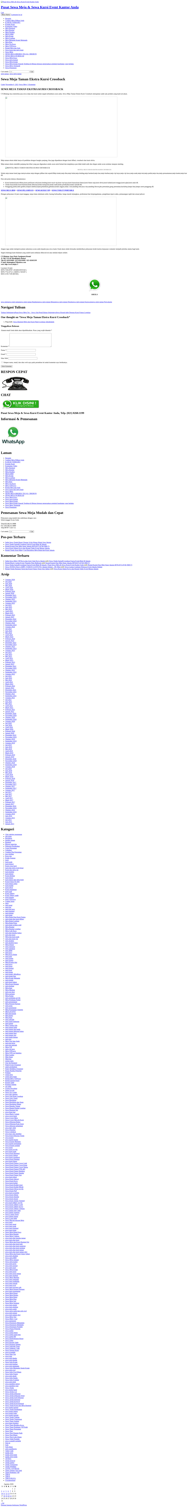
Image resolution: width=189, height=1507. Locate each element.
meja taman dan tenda (12, 1029)
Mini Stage (9, 1057)
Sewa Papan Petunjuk (12, 1329)
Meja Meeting (10, 990)
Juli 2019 (8, 745)
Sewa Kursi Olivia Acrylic (14, 1189)
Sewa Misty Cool (11, 1319)
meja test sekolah (11, 1045)
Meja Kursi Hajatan (12, 984)
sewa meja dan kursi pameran (15, 1246)
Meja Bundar (9, 30)
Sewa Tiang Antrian (12, 1421)
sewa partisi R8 (10, 1337)
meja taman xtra (10, 1035)
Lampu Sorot (9, 901)
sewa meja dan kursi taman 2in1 (16, 1252)
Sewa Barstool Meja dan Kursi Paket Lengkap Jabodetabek (33, 322)
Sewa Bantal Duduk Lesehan (15, 1108)
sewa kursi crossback (12, 1157)
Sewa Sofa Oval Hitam (13, 1372)
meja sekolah (9, 1019)
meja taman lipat (11, 1033)
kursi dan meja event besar (14, 868)
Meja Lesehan (10, 38)
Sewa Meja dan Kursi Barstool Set (17, 1242)
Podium (8, 1073)
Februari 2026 (10, 591)
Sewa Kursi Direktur (12, 1159)
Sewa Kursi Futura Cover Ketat (16, 1165)
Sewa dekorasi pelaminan (14, 1126)
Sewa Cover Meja (11, 1118)
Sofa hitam (9, 1447)
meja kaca (8, 952)
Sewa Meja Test (10, 1317)
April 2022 (9, 682)
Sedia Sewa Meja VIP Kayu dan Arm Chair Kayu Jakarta (25, 561)
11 (4, 1494)
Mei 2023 (8, 656)
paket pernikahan (11, 1067)
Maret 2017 (9, 800)
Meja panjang (10, 994)
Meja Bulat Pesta (11, 923)
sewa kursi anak (10, 1151)
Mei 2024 (8, 633)
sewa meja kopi (10, 1268)
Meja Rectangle (10, 1014)
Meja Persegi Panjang (12, 1004)
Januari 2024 (9, 641)
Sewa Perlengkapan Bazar (14, 1338)
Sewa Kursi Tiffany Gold (14, 1205)
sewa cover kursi (11, 1116)
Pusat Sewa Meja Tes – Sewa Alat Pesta (22, 312)
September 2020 (11, 719)
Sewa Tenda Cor (11, 1392)
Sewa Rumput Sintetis (13, 1344)
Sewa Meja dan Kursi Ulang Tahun (17, 1254)
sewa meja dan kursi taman (14, 1250)
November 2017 (11, 784)
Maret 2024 (9, 637)
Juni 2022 (8, 678)
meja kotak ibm (10, 976)
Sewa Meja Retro (11, 1297)
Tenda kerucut (10, 1461)
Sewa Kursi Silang (11, 1195)
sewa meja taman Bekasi (46, 302)
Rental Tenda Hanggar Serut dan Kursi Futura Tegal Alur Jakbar (27, 569)
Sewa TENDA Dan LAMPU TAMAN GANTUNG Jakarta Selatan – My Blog (33, 567)
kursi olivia (9, 888)
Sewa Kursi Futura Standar (14, 1173)
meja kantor (9, 960)
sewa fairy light (10, 1128)
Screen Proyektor (11, 1088)
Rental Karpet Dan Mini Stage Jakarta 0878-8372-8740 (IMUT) (27, 546)
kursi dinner (9, 874)
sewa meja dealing (11, 1256)
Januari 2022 (9, 688)
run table (8, 1086)
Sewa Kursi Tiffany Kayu (14, 1207)
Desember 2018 (10, 759)
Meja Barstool (10, 28)
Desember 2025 (10, 595)
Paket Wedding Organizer (14, 1069)
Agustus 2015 (10, 818)
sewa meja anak (10, 1226)
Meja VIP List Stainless (13, 1053)
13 (9, 1494)
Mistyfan (8, 1059)
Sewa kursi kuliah (11, 1183)
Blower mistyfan (11, 844)
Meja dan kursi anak (12, 937)
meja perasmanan (11, 1002)
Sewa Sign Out (10, 1354)
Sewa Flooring (10, 1130)
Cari (2, 12)
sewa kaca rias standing (13, 1134)
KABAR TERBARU (12, 22)
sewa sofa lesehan (11, 1364)
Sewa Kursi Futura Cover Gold (16, 1163)
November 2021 (11, 692)
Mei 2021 (8, 704)
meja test (8, 1039)
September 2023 (11, 648)
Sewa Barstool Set (11, 1110)
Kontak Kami (10, 24)
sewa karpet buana (11, 1140)
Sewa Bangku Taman (12, 1106)
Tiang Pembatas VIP (12, 1472)
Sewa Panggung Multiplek (14, 1325)
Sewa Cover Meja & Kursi (14, 1120)
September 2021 (11, 696)
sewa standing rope (11, 1386)
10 (2, 1494)
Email (3, 354)
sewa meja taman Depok (63, 302)
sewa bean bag (10, 1112)
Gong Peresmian (11, 848)
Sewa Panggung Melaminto (14, 1323)
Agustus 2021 (10, 698)
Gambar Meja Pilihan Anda (14, 20)
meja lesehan (9, 986)
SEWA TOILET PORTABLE (63, 190)
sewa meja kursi (10, 1272)
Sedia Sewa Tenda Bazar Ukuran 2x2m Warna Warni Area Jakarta (28, 542)
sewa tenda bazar (11, 1390)
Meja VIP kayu (10, 1051)
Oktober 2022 (10, 670)
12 (6, 1494)
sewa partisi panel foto (13, 1335)
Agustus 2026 (10, 580)
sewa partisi (9, 1331)
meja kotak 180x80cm (13, 974)
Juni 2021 (8, 702)
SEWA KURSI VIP (42, 190)
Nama (3, 350)
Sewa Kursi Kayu (11, 1181)
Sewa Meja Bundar (12, 1234)
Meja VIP (8, 1047)
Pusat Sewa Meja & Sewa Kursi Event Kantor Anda (40, 7)
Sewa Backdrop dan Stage (14, 1102)
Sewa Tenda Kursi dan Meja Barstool (18, 1405)
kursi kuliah (9, 886)
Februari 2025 (10, 615)
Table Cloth (9, 1451)
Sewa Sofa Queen (11, 1374)
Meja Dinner (9, 945)
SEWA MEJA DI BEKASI (14, 56)
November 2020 (11, 715)
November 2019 (11, 737)
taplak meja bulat (11, 1455)
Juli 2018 (8, 769)
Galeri (3, 84)
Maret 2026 (9, 589)
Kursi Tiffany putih (11, 895)
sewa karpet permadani (13, 1144)
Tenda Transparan (11, 1465)
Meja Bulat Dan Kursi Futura (15, 917)
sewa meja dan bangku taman (15, 1238)
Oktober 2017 (10, 786)
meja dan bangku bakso (13, 933)
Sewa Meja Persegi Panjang (14, 1289)
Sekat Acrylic (10, 1090)
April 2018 (9, 774)
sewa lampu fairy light (13, 1210)
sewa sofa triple (10, 1382)
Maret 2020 (9, 729)
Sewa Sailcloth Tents (12, 1346)
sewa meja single (11, 1305)
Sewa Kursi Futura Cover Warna (16, 1167)
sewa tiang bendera (11, 1423)
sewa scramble (10, 1352)
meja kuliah (9, 980)
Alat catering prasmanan (13, 834)
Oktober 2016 (10, 810)
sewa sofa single (11, 1376)
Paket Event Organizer (13, 1065)
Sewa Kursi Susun (11, 1199)
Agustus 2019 (10, 743)
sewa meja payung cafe (13, 1287)
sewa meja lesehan (11, 1275)
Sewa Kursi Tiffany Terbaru (15, 1209)
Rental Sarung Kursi (12, 1081)
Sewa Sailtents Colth (12, 1348)
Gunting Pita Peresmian (13, 852)
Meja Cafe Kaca (11, 931)
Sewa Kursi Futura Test (13, 1175)
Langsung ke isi (16, 15)
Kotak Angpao (10, 858)
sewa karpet (9, 1138)
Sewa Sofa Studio (11, 1378)
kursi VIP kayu (10, 899)
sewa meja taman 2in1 (13, 1315)
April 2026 (9, 587)
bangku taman (10, 840)
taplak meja (9, 1453)
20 (9, 1496)
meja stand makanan (12, 1021)
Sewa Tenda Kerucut (12, 1402)
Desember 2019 (10, 735)
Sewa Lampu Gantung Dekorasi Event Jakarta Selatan (83, 567)
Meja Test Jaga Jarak (12, 1041)
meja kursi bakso (11, 982)
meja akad (8, 905)
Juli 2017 (8, 792)
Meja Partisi (9, 996)
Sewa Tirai (9, 1431)
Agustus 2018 (10, 767)
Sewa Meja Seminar (12, 1303)
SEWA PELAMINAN (25, 190)
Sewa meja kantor (11, 1262)
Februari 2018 (10, 778)
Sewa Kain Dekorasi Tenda (14, 1136)
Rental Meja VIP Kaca (13, 1079)
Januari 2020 (9, 733)
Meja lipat (8, 988)
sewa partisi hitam (11, 1333)
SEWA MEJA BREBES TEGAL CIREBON (21, 54)
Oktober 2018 (10, 763)
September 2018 (11, 765)
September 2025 (11, 601)
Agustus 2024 (10, 627)
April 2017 (9, 798)
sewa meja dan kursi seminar (15, 1248)
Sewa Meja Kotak (11, 62)
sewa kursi (9, 1147)
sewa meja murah (11, 1283)
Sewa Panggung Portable (14, 1327)
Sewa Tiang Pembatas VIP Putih (16, 1427)
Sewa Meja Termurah (12, 66)
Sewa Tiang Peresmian (13, 1429)
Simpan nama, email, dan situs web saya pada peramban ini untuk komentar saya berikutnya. (35, 362)
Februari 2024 (10, 639)
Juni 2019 (8, 747)
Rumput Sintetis (10, 1084)
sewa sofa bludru (11, 1358)
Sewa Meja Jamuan (12, 1260)
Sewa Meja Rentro (11, 1295)
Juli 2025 (8, 605)
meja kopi (8, 970)
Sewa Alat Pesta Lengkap (14, 1096)
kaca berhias (9, 854)
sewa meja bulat (10, 1230)
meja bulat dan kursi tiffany (14, 919)
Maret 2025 (9, 613)
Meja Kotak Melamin (12, 978)
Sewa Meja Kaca (11, 58)
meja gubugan (10, 947)
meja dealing (9, 941)
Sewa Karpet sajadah (12, 1145)
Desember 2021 (10, 690)
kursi (7, 860)
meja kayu (8, 964)
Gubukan (8, 850)
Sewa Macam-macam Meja (14, 1220)
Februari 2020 (10, 731)
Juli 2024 (8, 629)
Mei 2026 (8, 585)
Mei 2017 (8, 796)
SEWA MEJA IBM (8, 190)
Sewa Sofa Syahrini (12, 1380)
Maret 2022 (9, 684)
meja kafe (8, 956)
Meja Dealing (10, 32)
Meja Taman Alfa (11, 1025)
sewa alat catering (11, 1094)
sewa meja (4, 302)
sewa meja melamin (12, 1279)
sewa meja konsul (11, 1266)
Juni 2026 (8, 583)
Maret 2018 (9, 776)
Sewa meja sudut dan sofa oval (16, 1311)
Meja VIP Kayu (10, 46)
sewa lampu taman (11, 1216)
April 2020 (9, 727)
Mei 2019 (8, 749)
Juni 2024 (8, 631)
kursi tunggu (9, 897)
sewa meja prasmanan (12, 1291)
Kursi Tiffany (10, 893)
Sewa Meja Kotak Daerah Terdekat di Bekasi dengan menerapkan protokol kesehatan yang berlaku (39, 64)
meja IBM (8, 951)
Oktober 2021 (10, 694)
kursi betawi (9, 864)
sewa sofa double (11, 1360)
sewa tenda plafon (11, 1411)
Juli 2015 (8, 820)
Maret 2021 (9, 708)
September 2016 (11, 812)
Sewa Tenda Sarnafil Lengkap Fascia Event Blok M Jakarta (25, 544)
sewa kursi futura (11, 1161)
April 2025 (9, 611)
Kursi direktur (10, 876)
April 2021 (9, 706)
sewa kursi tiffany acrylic (14, 1203)
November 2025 (11, 597)
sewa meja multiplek (12, 1281)
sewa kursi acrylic (11, 1149)
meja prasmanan (10, 1008)
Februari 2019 (10, 755)
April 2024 (9, 635)
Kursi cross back (11, 866)
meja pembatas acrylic (12, 998)
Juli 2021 (8, 700)
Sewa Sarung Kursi (12, 1350)
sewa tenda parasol (11, 1407)
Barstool (8, 842)
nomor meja (9, 1061)
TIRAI (7, 1474)
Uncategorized (10, 1480)
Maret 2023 (9, 660)
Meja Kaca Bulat (11, 954)
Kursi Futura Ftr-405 (12, 882)
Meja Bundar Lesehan (13, 929)
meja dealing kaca (11, 943)
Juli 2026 (8, 581)
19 (6, 1496)
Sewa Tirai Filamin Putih (13, 1433)
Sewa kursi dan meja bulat (14, 50)
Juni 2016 (8, 816)
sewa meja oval (10, 1285)
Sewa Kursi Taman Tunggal (15, 1201)
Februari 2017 (10, 802)
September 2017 (11, 788)
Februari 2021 (10, 710)
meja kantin (9, 958)
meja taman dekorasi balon (14, 1031)
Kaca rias (8, 856)
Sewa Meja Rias (11, 1299)
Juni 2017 (8, 794)
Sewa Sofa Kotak (11, 1362)
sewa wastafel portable (13, 1441)
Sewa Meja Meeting (12, 1277)
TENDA (8, 1459)
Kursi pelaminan (11, 889)
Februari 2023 (10, 662)
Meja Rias (8, 42)
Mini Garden (9, 1055)
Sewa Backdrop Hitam (13, 1104)
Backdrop (8, 838)
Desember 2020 (10, 713)
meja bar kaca (10, 909)
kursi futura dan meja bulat (14, 880)
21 (11, 1496)
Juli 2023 (8, 652)
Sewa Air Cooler (11, 1092)
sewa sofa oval (10, 1370)
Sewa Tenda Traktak (12, 1417)
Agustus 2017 (10, 790)
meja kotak (9, 972)
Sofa (6, 1445)
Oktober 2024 (10, 623)
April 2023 (9, 658)
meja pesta (8, 1006)
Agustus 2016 (10, 814)
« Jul (2, 1503)
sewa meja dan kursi (12, 1240)
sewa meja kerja (10, 1264)
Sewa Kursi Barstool (12, 1153)
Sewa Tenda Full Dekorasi (14, 1398)
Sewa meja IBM (11, 1258)
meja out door (10, 992)
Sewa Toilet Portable (12, 1439)
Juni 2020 (8, 725)
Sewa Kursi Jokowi (12, 1179)
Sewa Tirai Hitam (11, 1435)
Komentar (5, 346)
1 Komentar (31, 84)
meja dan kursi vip (11, 939)
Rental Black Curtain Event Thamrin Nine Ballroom (23, 563)
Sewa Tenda (9, 1388)
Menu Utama (6, 15)
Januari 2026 (9, 593)
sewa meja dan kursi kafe (14, 1244)
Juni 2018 (8, 771)
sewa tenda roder (11, 1413)
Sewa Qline (9, 1340)
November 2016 (11, 808)
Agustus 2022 (10, 674)
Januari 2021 (9, 711)
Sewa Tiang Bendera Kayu (14, 1425)
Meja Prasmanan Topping (14, 1010)
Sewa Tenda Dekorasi (12, 1394)
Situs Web (4, 358)
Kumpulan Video (11, 26)
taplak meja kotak (11, 1457)
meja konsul (9, 968)
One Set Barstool (11, 1063)
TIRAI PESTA (10, 1478)
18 (4, 1496)
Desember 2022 (10, 666)
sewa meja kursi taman (13, 1274)
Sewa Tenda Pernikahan (13, 1409)
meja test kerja (10, 1043)
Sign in (7, 1443)
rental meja (9, 1075)
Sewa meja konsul (11, 60)
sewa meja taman (15, 74)
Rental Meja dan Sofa (12, 48)
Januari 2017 (9, 804)
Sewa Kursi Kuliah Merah (14, 1187)
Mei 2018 (8, 773)
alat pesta (8, 836)
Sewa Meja (9, 52)
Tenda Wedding (10, 1467)
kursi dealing (9, 872)
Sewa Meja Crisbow (12, 1236)
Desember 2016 (10, 806)
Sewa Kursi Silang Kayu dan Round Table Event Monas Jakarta (27, 548)
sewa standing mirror (12, 1384)
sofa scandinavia (11, 1449)
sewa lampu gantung (12, 1212)
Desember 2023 (10, 643)
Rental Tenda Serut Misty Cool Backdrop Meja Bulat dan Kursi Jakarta (29, 550)
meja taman (5, 74)
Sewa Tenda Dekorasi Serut (14, 1396)
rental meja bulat (11, 1077)
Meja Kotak (9, 36)
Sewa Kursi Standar (12, 1197)
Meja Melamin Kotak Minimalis (16, 40)
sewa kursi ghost (11, 1177)
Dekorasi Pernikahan (12, 846)
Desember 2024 (10, 619)
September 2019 (11, 741)
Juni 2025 (8, 607)
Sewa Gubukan (10, 1132)
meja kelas (8, 966)
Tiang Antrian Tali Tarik (13, 1470)
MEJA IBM (9, 34)
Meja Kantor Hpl (11, 962)
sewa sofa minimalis (12, 1366)
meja (7, 903)
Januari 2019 (9, 757)
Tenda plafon (9, 1463)
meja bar (8, 907)
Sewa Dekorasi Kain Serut (14, 1124)
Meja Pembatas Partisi (12, 1000)
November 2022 (11, 668)
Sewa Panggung (11, 68)
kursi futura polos (11, 884)
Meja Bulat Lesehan (12, 921)
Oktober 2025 (10, 599)
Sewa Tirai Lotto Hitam (13, 1437)
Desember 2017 (10, 782)
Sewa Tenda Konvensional (14, 1403)
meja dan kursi (10, 935)
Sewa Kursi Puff (11, 1191)
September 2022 (11, 672)
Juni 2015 (8, 822)
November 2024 (11, 621)
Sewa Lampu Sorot (12, 1214)
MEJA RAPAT (10, 1012)
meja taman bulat (11, 1027)
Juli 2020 (8, 723)
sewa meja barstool (11, 1228)
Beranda (8, 18)
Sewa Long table (11, 1218)
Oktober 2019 (10, 739)
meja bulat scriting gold (13, 925)
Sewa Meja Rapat (11, 1293)
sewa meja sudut (11, 1309)
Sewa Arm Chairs (11, 1098)
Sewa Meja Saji (10, 1301)
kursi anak (8, 862)
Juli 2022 (8, 676)
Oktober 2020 (10, 717)
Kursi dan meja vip (11, 870)
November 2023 (11, 645)
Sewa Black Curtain (12, 1114)
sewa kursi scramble (12, 1193)
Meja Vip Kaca (10, 44)
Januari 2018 (9, 780)
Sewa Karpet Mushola (13, 1142)
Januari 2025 (9, 617)
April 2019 (9, 751)
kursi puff (8, 891)
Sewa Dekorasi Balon (12, 1122)
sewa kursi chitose (11, 1155)
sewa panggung (10, 1321)
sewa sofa (8, 1356)
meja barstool (9, 911)
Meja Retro (9, 1016)
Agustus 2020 (10, 721)
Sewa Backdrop (10, 1100)
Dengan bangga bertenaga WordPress (14, 1505)
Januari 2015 (9, 824)
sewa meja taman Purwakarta (102, 302)
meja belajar (9, 913)
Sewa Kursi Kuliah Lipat (14, 1185)
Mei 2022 (8, 680)
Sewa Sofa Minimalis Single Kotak (17, 1368)
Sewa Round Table (11, 1342)
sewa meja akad (10, 1224)
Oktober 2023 (10, 646)
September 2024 (11, 625)
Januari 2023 (9, 664)
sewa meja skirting (11, 1307)
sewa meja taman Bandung (29, 302)
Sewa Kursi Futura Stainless (15, 1171)
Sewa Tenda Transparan (13, 1419)
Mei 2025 (8, 609)
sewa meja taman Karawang (82, 302)
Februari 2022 (10, 686)
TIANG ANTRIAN (12, 1468)
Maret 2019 (9, 753)
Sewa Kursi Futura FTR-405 (15, 1169)
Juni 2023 (8, 654)
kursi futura (9, 878)
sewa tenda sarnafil (11, 1415)
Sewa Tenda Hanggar (12, 1400)
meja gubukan (10, 949)
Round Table (9, 1082)
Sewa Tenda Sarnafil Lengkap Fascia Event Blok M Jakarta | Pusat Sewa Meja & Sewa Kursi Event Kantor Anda (44, 565)
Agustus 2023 (10, 650)
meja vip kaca (10, 1049)
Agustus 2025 (10, 603)
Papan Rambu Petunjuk (13, 1071)
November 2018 (11, 761)
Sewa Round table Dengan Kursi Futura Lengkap (66, 312)
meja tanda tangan (11, 1037)
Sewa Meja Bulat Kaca (13, 1232)
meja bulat (8, 915)
